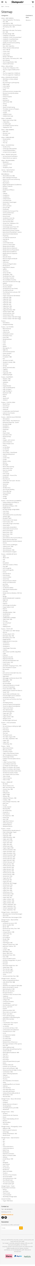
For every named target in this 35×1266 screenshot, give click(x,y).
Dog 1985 (5, 566)
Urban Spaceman (7, 823)
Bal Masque (6, 1152)
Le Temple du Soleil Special (10, 765)
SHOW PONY (6, 731)
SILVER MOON (6, 614)
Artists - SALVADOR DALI (7, 145)
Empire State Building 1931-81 (11, 1119)
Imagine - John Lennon (9, 440)
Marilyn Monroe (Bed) (8, 246)
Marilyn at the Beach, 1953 (10, 1133)
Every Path (6, 337)
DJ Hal (4, 431)
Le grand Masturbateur (9, 150)
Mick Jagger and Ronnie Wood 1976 (12, 678)
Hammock (5, 409)
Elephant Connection (8, 1153)
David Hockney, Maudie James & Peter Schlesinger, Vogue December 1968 (11, 832)
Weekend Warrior (7, 826)
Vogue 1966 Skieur (8, 1201)
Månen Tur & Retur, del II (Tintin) (11, 769)
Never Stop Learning (8, 466)
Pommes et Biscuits (8, 1064)
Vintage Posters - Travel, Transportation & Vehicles (8, 1187)
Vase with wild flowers (9, 1091)
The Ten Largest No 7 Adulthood (11, 75)
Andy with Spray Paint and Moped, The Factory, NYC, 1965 (12, 26)
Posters (3, 321)
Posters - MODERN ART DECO (9, 554)
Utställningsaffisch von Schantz (11, 1084)
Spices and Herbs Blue (9, 367)
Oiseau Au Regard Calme (9, 264)
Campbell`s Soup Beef (9, 35)
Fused (4, 724)
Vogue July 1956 (7, 299)
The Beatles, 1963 (7, 274)
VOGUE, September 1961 (9, 908)
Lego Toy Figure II (7, 391)
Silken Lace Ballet (7, 1171)
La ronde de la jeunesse (9, 237)
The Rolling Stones (8, 702)
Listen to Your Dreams (9, 413)
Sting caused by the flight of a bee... (12, 1070)
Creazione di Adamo (8, 1001)
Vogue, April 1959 (7, 842)
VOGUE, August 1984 (8, 311)
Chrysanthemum (7, 164)
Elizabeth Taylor (7, 518)
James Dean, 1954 (7, 532)
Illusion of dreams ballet (9, 1155)
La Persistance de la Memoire (11, 1030)
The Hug (5, 621)
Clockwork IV (6, 646)
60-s (4, 1141)
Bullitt (4, 191)
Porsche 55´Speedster (9, 687)
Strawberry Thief (7, 167)
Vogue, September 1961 (9, 910)
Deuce (4, 1117)
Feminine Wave (7, 214)
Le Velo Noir (6, 449)
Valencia (5, 1086)
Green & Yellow (7, 577)
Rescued (5, 964)
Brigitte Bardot (6, 507)
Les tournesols (7, 1040)
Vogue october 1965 (8, 717)
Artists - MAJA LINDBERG (7, 129)
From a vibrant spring (8, 1015)
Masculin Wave (7, 257)
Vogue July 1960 (7, 302)
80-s (4, 1145)
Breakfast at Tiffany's (8, 190)
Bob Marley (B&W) (7, 504)
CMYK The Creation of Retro (10, 564)
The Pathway (6, 414)
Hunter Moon (6, 664)
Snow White (6, 482)
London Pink (6, 458)
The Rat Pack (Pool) (8, 290)
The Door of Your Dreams (10, 1175)
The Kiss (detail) (7, 287)
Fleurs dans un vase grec (9, 1012)
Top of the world (7, 972)
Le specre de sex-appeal (9, 152)
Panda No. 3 (6, 812)
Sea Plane (5, 1191)
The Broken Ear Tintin (8, 276)
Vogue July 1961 (7, 304)
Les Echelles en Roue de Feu (10, 125)
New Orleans (6, 1164)
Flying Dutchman (7, 339)
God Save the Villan (8, 221)
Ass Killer (5, 81)
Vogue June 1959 (7, 306)
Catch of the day (7, 934)
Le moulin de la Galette (9, 1035)
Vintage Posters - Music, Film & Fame (11, 1099)
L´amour (5, 948)
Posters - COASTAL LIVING (8, 402)
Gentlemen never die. (9, 218)
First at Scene (6, 216)
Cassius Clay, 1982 (8, 789)
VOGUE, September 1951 (9, 904)
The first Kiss (6, 1077)
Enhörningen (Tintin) (8, 757)
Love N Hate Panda (8, 243)
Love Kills (5, 591)
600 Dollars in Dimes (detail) (10, 79)
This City (5, 142)
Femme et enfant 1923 (9, 1010)
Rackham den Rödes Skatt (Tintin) (12, 771)
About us (28, 20)
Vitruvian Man (6, 1096)
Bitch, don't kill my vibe (9, 787)
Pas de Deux (6, 1168)
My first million (7, 1122)
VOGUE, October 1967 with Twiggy (12, 317)
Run (4, 358)
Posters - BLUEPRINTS (7, 377)
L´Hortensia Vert (7, 674)
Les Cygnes (6, 450)
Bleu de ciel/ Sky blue (8, 991)
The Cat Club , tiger (8, 969)
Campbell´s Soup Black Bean (10, 39)
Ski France (5, 364)
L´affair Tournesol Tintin (9, 762)
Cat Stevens (6, 643)
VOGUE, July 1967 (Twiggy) (10, 883)
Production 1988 (7, 357)
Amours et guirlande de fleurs (11, 980)
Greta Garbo (6, 525)
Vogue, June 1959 (7, 887)
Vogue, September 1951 (9, 906)
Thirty (4, 1082)
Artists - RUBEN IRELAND (7, 137)
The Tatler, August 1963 (9, 737)
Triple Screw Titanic (8, 708)
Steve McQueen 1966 (8, 550)
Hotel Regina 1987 (7, 942)
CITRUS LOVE (6, 332)
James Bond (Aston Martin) (10, 228)
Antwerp (5, 984)
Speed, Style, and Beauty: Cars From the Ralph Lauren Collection (12, 694)
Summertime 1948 (7, 1072)
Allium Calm (6, 557)
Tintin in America (7, 778)
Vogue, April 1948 (7, 839)
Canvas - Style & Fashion (8, 170)
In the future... (6, 55)
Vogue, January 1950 (8, 864)
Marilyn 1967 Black (8, 56)
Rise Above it (6, 479)
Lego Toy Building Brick (9, 387)
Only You (5, 141)
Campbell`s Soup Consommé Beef (12, 37)
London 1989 (6, 950)
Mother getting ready (8, 1047)
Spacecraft (6, 398)
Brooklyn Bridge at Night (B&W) (11, 509)
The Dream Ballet (7, 1176)
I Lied (4, 343)
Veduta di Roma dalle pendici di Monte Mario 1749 (11, 1093)
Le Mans (5, 241)
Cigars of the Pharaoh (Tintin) (11, 753)
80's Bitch (5, 784)
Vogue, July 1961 (7, 881)
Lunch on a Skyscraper (9, 244)
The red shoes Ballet (8, 1182)
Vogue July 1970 (7, 715)
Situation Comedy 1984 (9, 362)
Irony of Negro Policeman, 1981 (11, 801)
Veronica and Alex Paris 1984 (10, 976)
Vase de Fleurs (7, 1087)
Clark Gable (6, 513)
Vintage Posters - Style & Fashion (10, 1138)
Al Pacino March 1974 (8, 634)
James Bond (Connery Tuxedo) (11, 230)
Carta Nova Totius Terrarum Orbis (12, 994)
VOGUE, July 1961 (7, 880)
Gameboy (5, 382)
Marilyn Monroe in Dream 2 (10, 1104)
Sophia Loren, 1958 (8, 546)
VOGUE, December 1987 (9, 855)
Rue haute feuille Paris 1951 (10, 965)
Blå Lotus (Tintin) (7, 750)
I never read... (6, 51)
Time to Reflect (7, 493)
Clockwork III (6, 644)
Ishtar (4, 89)
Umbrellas (5, 1124)
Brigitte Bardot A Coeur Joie (10, 641)
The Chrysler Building (8, 489)
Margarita (5, 1162)
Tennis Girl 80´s (7, 273)
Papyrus (5, 603)
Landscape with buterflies (10, 148)
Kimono (5, 445)
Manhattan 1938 (7, 951)
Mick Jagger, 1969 (7, 680)
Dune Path (6, 407)
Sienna (5, 103)
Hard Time (5, 941)
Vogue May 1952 (7, 308)
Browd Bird (6, 563)
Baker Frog (6, 1150)
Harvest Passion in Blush (9, 580)
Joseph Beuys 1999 (8, 1159)
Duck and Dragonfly (8, 570)
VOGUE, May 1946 (7, 895)
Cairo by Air (6, 330)
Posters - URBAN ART (7, 782)
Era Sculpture (6, 937)
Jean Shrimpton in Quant (9, 667)
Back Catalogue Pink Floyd (10, 177)
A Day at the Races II (8, 1148)
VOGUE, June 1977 (7, 892)
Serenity (5, 610)
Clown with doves (7, 998)
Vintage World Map (8, 324)
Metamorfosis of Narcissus (10, 1042)
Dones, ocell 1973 (7, 1007)
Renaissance (6, 265)
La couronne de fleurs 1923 (10, 1028)
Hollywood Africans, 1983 (9, 798)
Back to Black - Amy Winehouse (11, 420)
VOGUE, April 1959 (7, 841)
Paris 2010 (5, 728)
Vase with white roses (9, 1089)
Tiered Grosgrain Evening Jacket (11, 704)
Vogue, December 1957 (9, 851)
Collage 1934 (6, 999)
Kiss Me (5, 805)
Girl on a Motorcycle (8, 220)
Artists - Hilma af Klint (7, 66)
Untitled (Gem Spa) (8, 116)
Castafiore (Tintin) (7, 751)
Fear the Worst (7, 573)
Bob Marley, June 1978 (9, 637)
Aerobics (5, 1113)
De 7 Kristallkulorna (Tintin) (10, 755)
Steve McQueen (7, 548)
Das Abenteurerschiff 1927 (10, 1005)
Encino (4, 572)
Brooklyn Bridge (7, 424)
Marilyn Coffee (7, 461)
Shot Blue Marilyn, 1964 (9, 612)
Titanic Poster (6, 1193)
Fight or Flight (6, 794)
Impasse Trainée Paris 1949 (10, 944)
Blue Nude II (6, 183)
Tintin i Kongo (6, 776)
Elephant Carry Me (8, 657)
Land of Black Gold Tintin (9, 764)
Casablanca (6, 195)
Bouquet (5, 188)
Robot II (5, 394)
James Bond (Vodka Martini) (10, 234)
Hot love (5, 1120)
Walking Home (7, 626)
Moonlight (5, 135)
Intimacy (5, 1157)
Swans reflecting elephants (10, 1073)
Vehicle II (5, 400)
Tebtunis (5, 1075)
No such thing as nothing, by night (12, 726)
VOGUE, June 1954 (7, 885)
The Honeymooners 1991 (9, 1178)
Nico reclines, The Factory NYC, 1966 (12, 58)
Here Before (6, 322)
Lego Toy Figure (7, 389)
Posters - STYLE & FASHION (8, 722)
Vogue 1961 (6, 740)
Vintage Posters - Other (7, 1112)
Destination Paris (7, 335)
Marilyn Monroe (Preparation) (11, 250)
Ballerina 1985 (6, 1128)
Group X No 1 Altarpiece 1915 (10, 223)
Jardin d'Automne (7, 442)
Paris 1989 (5, 957)
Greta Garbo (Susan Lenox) (10, 529)
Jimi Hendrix (6, 669)
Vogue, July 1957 (7, 878)
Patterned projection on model (11, 685)
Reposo (5, 609)
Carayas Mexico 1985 (8, 932)
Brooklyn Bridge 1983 (8, 34)
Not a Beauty (6, 60)
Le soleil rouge (7, 124)
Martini (5, 346)
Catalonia (5, 996)
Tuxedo (5, 112)
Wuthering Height (7, 374)
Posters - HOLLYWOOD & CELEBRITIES (11, 500)
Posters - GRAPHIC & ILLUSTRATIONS (11, 417)
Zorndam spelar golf (8, 1183)
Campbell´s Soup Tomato (9, 41)
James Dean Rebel (8, 530)
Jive (4, 671)
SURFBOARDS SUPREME (9, 617)
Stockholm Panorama (8, 697)
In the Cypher (6, 86)
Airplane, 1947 (6, 380)
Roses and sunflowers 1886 (10, 1068)
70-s (4, 1143)
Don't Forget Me (7, 568)
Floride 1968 (6, 939)
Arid (4, 559)
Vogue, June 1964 (7, 888)
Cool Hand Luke (7, 200)
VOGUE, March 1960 (8, 894)
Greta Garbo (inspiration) (9, 527)
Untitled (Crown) (7, 114)
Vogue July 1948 (7, 297)
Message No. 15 (7, 348)
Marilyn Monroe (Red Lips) (10, 539)
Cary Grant (6, 511)
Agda (4, 556)
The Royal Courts (7, 735)
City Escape (6, 935)
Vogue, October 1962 (8, 903)
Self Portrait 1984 (7, 102)
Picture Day (6, 817)
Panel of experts (7, 96)
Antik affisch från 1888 (9, 982)
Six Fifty (5, 105)
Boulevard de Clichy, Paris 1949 (11, 928)
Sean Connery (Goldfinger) (10, 544)
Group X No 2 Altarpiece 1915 (10, 68)
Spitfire (5, 269)
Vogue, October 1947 (8, 899)
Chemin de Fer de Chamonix (10, 1115)
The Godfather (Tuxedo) (9, 280)
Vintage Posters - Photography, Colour (11, 1126)
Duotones (5, 1100)
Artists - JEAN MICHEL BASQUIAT (9, 77)
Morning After (6, 808)
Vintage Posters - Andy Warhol (9, 912)
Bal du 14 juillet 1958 (8, 925)
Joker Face (5, 803)
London (5, 456)
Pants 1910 (6, 1166)
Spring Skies (6, 616)
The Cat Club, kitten (8, 971)
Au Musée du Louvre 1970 (10, 923)
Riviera (5, 1189)
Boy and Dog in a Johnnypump (11, 82)
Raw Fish (5, 98)
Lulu (4, 1160)
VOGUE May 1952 (7, 744)
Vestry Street (6, 294)
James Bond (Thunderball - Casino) (12, 232)
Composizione (7, 198)
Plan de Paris (6, 355)
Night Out (5, 350)
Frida (4, 438)
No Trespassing (7, 810)
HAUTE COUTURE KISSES (9, 582)
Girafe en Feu (6, 147)
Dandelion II (6, 427)
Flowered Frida (7, 436)
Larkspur (5, 165)
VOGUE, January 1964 (8, 872)
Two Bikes (5, 494)
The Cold (5, 733)
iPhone (5, 384)
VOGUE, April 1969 (7, 846)
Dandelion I (6, 426)
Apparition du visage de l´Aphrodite (12, 985)
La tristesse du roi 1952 (9, 1031)
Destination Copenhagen (9, 202)
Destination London (8, 334)
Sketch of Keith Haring (9, 107)
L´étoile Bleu (6, 122)
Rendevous (6, 1169)
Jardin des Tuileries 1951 (9, 946)
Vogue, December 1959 (9, 853)
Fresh (4, 341)
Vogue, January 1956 (8, 867)
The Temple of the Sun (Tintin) (11, 774)
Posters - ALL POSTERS (7, 327)
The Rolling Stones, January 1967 (11, 292)
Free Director (6, 575)
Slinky (4, 396)
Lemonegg (5, 1132)
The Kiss (5, 1079)
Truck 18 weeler (7, 1195)
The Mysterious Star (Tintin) (10, 288)
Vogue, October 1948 (8, 901)
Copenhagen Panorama (9, 648)
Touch (4, 974)
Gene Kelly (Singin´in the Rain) (11, 523)
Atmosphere (6, 419)
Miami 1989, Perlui (7, 953)
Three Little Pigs (7, 491)
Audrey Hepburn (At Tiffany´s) (11, 502)
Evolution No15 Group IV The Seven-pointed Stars (10, 212)
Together (5, 369)
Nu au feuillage (7, 683)
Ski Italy (5, 366)
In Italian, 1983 (6, 800)
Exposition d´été (7, 435)
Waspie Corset (7, 718)
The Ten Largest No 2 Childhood (11, 73)
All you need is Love (8, 785)
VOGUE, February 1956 (9, 857)
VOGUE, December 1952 (9, 849)
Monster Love (6, 133)
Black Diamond (7, 328)
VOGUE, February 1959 (9, 858)
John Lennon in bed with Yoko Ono (12, 673)
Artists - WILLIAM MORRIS (8, 160)
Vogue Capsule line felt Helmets (11, 295)
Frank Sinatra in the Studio (10, 520)
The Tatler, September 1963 (10, 738)
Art (3, 28)
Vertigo (5, 496)
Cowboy (5, 650)
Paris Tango (6, 473)
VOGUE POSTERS (6, 1199)
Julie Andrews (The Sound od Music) (12, 537)
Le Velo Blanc (6, 447)
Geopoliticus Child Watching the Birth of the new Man (11, 1018)
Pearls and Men (7, 353)
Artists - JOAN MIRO (6, 118)
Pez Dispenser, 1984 (8, 815)
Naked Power (6, 681)
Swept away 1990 (7, 967)
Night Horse (6, 260)
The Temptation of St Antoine (11, 1080)
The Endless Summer (8, 278)
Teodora (5, 1173)
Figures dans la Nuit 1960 (9, 120)
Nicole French (6, 1135)
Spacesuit (5, 484)
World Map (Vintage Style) (10, 1196)
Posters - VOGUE (5, 828)
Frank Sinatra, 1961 (8, 662)
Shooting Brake (7, 1106)
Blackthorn (6, 162)
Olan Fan (5, 1054)
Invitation (5, 1102)
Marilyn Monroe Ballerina (10, 251)
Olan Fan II (5, 1056)
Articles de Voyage (8, 171)
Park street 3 (6, 814)
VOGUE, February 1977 (9, 862)
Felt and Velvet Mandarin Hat (10, 660)
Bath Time (5, 131)
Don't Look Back (7, 206)
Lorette (5, 459)
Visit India (5, 371)
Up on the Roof (7, 623)
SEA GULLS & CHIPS (8, 360)
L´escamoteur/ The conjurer (10, 1022)
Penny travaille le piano (9, 958)
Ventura (5, 624)
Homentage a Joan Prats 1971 (11, 227)
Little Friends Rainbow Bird (10, 589)
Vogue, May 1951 (7, 897)
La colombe (6, 1026)
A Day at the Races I (8, 1146)
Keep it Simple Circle (8, 443)
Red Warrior (6, 100)
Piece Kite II (6, 1059)
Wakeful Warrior (7, 824)
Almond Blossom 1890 (9, 176)
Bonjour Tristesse (7, 186)
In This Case (6, 88)
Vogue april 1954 (7, 713)
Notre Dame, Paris (8, 468)
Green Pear (6, 579)
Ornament (5, 472)
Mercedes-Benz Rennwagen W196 (12, 917)
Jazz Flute (5, 584)
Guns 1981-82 (6, 49)
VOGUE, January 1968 (8, 874)
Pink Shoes (6, 730)
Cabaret (5, 193)
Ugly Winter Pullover (8, 821)
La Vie (4, 1033)
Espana (5, 1008)
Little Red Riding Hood (9, 454)
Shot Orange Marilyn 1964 (10, 62)
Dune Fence (6, 406)
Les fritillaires (6, 1037)
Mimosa (5, 463)
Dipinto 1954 (6, 204)
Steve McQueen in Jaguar (10, 551)
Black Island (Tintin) (8, 748)
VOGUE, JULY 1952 (7, 876)
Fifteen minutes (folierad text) (11, 48)
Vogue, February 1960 (9, 860)
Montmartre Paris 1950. (9, 955)
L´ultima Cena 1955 (8, 1024)
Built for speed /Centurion (10, 1130)
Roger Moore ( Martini (9, 267)
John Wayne (6, 536)
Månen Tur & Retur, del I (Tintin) (11, 767)
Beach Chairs (6, 404)
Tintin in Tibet (6, 779)
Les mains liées (7, 1038)
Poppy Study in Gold (8, 607)
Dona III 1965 (6, 207)
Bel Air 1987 (6, 927)
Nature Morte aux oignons (10, 158)
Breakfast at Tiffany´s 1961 (10, 506)
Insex (4, 344)
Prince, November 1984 (9, 688)
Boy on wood (6, 930)
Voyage (5, 498)
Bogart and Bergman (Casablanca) (12, 184)
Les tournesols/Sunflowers (10, 156)
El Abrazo (5, 655)
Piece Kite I (6, 1058)
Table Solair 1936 (7, 619)
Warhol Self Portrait (8, 64)
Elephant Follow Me (8, 658)
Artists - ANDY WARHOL (7, 18)
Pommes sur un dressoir (9, 1066)
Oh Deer (5, 602)
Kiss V (4, 1021)
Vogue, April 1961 (7, 844)
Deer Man (5, 791)
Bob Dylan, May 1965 (8, 636)
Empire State (6, 433)
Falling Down (6, 792)
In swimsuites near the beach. (11, 411)
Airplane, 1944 (6, 379)
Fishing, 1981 (6, 796)
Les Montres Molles (8, 587)
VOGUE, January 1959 (8, 313)
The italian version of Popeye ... (11, 109)
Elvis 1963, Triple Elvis (8, 46)
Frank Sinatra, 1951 (8, 522)
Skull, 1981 (5, 819)
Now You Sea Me (7, 470)
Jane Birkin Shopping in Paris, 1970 (12, 666)
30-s (4, 1139)
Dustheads (6, 209)
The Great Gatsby (7, 285)
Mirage (5, 596)
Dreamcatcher (6, 139)
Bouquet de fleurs (8, 992)
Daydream (6, 429)
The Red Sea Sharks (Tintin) (10, 772)
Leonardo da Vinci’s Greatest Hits (12, 91)
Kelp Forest (6, 586)
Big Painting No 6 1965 (9, 989)
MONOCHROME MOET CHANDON (11, 598)
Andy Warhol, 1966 (8, 23)
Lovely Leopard (7, 807)
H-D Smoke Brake (7, 225)
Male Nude (6, 676)
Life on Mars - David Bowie (10, 452)
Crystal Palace (6, 1003)
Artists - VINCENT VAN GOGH (9, 154)
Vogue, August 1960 (8, 848)
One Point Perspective (9, 351)
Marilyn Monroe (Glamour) (10, 248)
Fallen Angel (6, 84)
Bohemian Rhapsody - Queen (11, 422)
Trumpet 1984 (6, 111)
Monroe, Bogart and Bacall (10, 258)
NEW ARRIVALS (5, 174)
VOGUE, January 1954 (8, 865)
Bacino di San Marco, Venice (10, 987)
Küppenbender (7, 386)
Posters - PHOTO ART (7, 629)
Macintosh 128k (7, 393)
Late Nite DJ (6, 239)
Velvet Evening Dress (8, 711)
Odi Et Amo (6, 262)
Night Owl (5, 600)
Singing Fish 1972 (7, 127)
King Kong (5, 235)
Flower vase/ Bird (7, 1014)
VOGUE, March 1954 (8, 315)
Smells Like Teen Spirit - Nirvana (11, 480)
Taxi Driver (6, 271)
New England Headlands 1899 (11, 1052)
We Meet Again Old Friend (10, 720)
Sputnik (5, 486)
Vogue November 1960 (9, 310)
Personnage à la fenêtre (9, 605)
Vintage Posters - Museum (8, 978)
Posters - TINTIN (5, 746)
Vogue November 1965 (9, 837)
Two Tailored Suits (8, 710)
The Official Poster (8, 1180)
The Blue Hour (6, 487)
